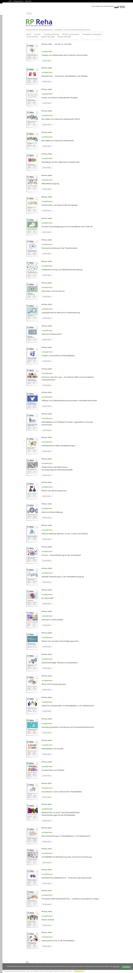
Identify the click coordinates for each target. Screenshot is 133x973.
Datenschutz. (116, 966)
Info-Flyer (37, 34)
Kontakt (69, 971)
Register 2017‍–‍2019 (47, 36)
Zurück (29, 13)
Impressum (63, 971)
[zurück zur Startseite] (108, 7)
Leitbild (28, 34)
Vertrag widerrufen (79, 971)
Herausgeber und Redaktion (92, 34)
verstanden (126, 967)
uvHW (10, 1)
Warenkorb (28, 1)
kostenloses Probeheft (51, 34)
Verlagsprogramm (18, 1)
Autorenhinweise (32, 36)
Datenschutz (57, 971)
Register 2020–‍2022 (64, 36)
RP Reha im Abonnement (70, 34)
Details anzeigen (47, 60)
